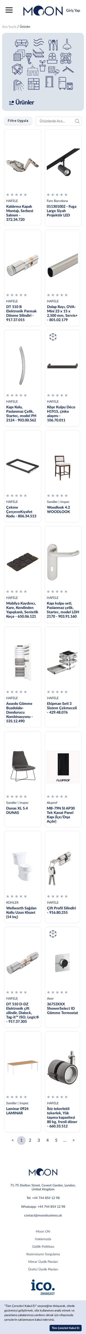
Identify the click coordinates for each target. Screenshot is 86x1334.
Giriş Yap (73, 10)
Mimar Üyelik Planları (43, 1262)
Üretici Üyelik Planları (43, 1269)
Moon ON (43, 1231)
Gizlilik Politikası (43, 1246)
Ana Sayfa (9, 26)
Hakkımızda (43, 1239)
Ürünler (25, 26)
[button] (18, 121)
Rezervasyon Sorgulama (43, 1254)
